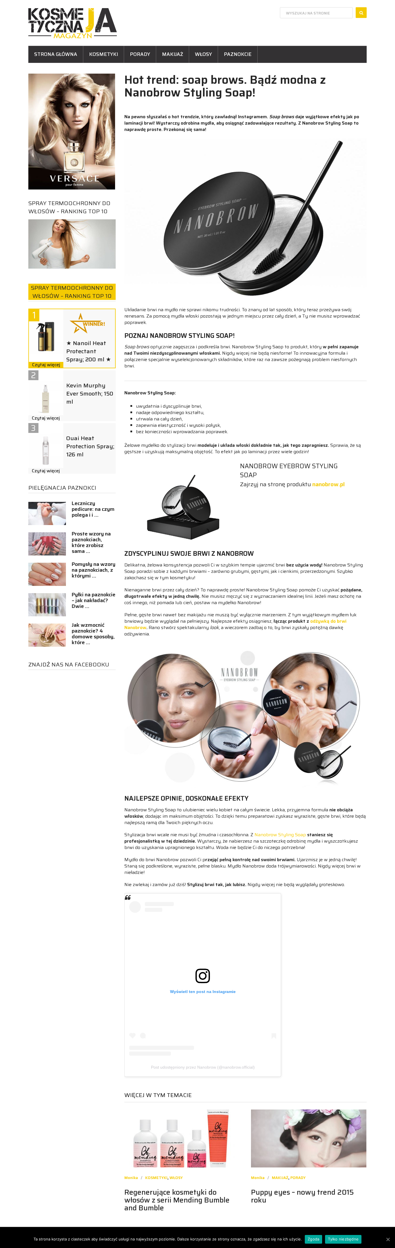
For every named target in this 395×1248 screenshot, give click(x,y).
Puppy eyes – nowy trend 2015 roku (302, 1196)
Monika (131, 1178)
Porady (140, 54)
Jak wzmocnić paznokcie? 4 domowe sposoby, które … (93, 633)
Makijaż (172, 54)
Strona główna (55, 54)
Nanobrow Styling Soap (280, 834)
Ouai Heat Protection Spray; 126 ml (90, 446)
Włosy (203, 54)
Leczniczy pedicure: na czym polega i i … (93, 509)
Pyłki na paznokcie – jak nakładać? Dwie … (93, 600)
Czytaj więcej (46, 365)
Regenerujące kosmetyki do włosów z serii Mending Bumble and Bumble (177, 1200)
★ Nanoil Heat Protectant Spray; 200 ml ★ (88, 351)
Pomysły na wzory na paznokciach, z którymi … (93, 570)
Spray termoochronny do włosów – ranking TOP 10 (69, 207)
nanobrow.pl (328, 484)
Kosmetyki (103, 54)
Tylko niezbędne (343, 1239)
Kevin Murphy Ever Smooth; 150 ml (89, 393)
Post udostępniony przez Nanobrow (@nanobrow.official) (203, 1067)
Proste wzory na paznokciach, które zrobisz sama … (91, 542)
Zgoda (313, 1239)
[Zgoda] (388, 1239)
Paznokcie (238, 54)
